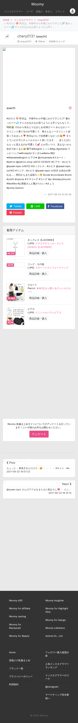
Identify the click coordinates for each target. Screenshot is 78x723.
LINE (37, 206)
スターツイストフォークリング (51, 267)
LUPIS (31, 243)
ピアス (31, 309)
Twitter (17, 206)
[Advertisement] (39, 371)
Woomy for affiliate (19, 608)
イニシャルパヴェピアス (48, 312)
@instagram (51, 686)
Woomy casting (17, 616)
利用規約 (14, 684)
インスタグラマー (13, 11)
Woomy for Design (55, 620)
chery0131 (43, 20)
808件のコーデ (57, 41)
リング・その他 (36, 264)
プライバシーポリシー (21, 676)
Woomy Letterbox (55, 628)
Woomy (37, 4)
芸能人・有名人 (44, 11)
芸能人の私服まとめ (19, 660)
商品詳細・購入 (38, 253)
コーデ (29, 11)
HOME (6, 20)
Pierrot (31, 288)
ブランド (60, 11)
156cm (41, 41)
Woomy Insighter (54, 600)
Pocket (17, 212)
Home (12, 652)
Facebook (56, 206)
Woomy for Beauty (19, 636)
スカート (32, 284)
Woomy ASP (15, 600)
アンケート (39, 434)
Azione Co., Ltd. (54, 636)
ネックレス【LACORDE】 (41, 240)
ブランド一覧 (16, 668)
